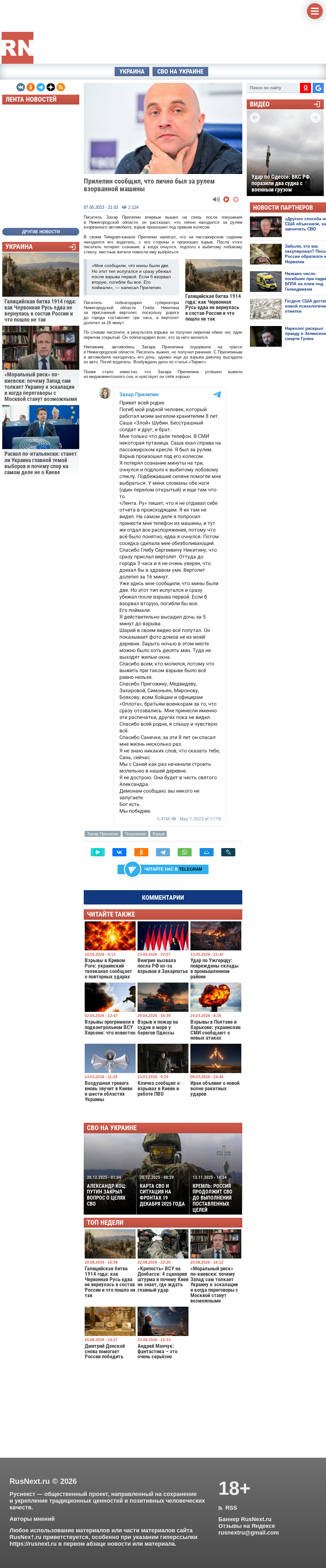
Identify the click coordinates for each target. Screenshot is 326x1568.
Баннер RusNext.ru (245, 1519)
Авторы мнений (32, 1519)
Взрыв (158, 833)
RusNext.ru (30, 1481)
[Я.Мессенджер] (98, 852)
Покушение (135, 833)
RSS (227, 1508)
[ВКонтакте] (119, 852)
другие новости (41, 231)
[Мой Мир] (206, 852)
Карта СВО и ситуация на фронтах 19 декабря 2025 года (162, 1191)
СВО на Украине (180, 71)
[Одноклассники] (141, 852)
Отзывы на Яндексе (246, 1526)
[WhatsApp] (184, 852)
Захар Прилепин (102, 833)
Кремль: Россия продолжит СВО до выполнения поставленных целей (212, 1194)
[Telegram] (163, 852)
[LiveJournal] (228, 852)
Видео (260, 104)
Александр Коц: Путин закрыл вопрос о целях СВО (106, 1191)
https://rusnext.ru (33, 1544)
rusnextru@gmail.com (248, 1532)
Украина (132, 71)
